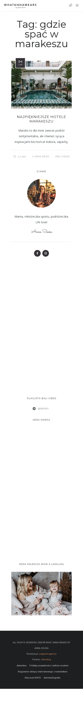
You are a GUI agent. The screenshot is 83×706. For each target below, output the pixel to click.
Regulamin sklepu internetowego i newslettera (42, 671)
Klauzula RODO (33, 677)
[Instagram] (45, 253)
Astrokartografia (52, 677)
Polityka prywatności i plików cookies (48, 665)
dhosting (46, 659)
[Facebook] (37, 253)
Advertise (22, 665)
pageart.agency (47, 654)
